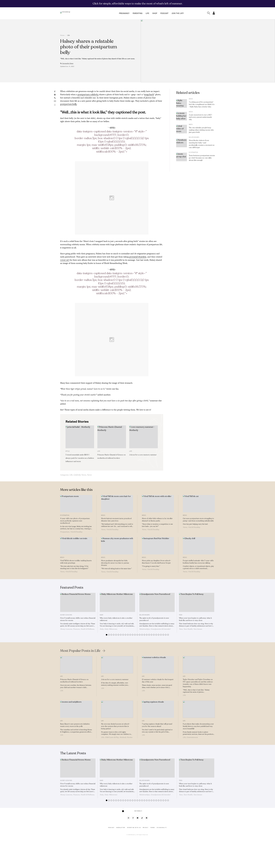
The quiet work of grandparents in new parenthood (154, 619)
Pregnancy (124, 13)
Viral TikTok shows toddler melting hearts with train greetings (76, 561)
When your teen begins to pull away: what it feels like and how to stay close (195, 619)
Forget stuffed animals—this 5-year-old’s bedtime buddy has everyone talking (198, 561)
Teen (180, 615)
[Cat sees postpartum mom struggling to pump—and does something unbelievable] (199, 503)
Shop (154, 13)
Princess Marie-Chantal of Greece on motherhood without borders (74, 680)
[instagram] (128, 818)
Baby (101, 615)
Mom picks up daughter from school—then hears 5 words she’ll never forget (156, 561)
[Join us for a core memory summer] (143, 436)
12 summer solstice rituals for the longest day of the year (157, 680)
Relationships (194, 137)
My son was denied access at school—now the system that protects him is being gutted (115, 726)
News (89, 475)
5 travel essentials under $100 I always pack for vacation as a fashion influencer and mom (80, 458)
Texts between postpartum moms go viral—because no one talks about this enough (202, 157)
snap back (149, 94)
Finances (76, 629)
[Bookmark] (54, 105)
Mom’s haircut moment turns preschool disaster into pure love (116, 519)
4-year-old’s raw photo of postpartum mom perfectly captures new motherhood (75, 520)
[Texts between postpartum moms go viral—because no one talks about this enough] (181, 157)
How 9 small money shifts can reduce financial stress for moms (77, 619)
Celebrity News (79, 475)
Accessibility (162, 827)
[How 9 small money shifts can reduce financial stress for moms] (77, 602)
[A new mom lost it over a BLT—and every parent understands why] (181, 116)
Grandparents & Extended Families (154, 630)
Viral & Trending (76, 532)
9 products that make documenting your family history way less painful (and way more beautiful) (198, 726)
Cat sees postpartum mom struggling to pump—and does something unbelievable (198, 519)
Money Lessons (66, 615)
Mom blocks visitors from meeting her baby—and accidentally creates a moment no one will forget (202, 144)
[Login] (214, 13)
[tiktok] (142, 818)
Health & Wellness (87, 629)
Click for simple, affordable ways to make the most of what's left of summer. (138, 3)
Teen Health (187, 629)
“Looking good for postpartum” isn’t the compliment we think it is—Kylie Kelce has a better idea (201, 104)
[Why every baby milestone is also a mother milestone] (117, 602)
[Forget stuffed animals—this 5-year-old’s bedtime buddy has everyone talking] (199, 545)
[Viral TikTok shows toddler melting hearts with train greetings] (76, 545)
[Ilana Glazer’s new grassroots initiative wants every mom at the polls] (76, 709)
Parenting (137, 13)
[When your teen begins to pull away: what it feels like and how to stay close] (196, 602)
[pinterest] (146, 818)
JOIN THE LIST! (178, 13)
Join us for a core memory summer (143, 455)
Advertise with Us (134, 827)
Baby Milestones (111, 629)
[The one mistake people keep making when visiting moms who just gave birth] (181, 129)
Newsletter (120, 827)
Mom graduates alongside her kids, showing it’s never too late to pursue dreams (115, 562)
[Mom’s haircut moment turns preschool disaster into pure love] (117, 503)
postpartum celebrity (88, 94)
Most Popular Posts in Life (80, 651)
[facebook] (133, 818)
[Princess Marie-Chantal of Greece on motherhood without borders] (111, 436)
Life (147, 13)
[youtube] (137, 818)
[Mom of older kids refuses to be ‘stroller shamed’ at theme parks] (158, 503)
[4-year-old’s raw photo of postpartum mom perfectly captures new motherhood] (76, 503)
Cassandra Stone (67, 63)
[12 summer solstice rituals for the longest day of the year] (158, 664)
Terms (152, 827)
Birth (191, 125)
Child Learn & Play (112, 737)
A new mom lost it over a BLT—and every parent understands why (200, 117)
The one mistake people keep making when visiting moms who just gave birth (201, 130)
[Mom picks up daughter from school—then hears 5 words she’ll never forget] (158, 545)
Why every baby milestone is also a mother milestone (116, 619)
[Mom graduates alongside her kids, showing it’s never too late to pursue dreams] (117, 545)
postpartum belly (68, 104)
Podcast (164, 13)
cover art (64, 260)
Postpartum (193, 152)
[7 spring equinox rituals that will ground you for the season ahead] (158, 709)
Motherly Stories (126, 737)
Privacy (145, 827)
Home (62, 35)
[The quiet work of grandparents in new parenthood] (157, 602)
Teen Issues (197, 629)
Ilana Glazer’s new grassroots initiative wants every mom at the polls (75, 725)
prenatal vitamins (137, 256)
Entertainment (192, 737)
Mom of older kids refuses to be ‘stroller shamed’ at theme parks (157, 519)
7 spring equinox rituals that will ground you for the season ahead (157, 725)
